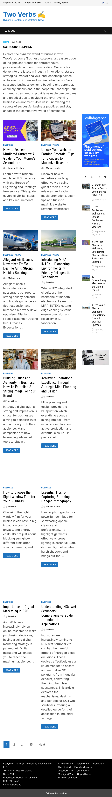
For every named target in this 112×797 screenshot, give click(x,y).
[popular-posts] (85, 177)
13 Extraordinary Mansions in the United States (99, 283)
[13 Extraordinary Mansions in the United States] (86, 277)
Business (8, 145)
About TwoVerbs (33, 2)
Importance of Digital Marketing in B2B (18, 609)
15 (31, 744)
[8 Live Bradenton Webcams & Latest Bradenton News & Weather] (86, 207)
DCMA (47, 2)
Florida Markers (83, 767)
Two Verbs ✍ (24, 14)
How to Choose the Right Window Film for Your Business (19, 496)
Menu (11, 30)
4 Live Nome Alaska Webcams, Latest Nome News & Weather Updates (99, 314)
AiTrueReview (65, 763)
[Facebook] (103, 2)
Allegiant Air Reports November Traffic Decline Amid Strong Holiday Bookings (18, 266)
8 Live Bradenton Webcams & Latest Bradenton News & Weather (98, 216)
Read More (12, 208)
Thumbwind (64, 767)
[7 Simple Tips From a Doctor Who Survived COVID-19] (86, 185)
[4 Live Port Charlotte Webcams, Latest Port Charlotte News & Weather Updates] (86, 242)
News (56, 145)
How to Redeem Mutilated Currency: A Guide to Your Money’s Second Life (19, 156)
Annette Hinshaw (16, 168)
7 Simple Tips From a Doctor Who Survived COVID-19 (99, 190)
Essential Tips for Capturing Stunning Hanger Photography (56, 496)
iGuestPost (99, 763)
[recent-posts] (92, 177)
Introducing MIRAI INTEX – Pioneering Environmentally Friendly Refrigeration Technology (56, 268)
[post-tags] (105, 177)
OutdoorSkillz (65, 770)
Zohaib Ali (50, 282)
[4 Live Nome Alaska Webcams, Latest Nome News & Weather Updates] (86, 305)
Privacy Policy (61, 2)
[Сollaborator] (95, 140)
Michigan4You (66, 774)
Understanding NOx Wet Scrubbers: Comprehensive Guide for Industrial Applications (58, 615)
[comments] (99, 177)
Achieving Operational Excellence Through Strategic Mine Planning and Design (58, 384)
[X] (107, 2)
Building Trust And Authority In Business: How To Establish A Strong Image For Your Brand (19, 387)
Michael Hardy (53, 168)
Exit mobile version (56, 793)
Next (41, 744)
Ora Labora (83, 770)
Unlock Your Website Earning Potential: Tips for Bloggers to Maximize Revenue (58, 156)
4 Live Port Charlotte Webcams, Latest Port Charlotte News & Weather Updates (100, 251)
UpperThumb (84, 774)
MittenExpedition (67, 777)
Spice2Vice (82, 763)
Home (6, 41)
